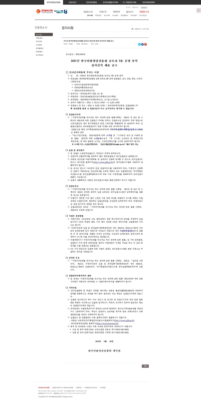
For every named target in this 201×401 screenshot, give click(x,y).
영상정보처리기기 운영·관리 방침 (62, 387)
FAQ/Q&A (134, 15)
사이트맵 (103, 387)
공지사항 (90, 15)
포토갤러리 (124, 15)
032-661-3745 (71, 391)
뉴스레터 (115, 15)
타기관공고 (143, 15)
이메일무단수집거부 (90, 387)
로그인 (128, 7)
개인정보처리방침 (43, 387)
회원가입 (135, 7)
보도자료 (107, 15)
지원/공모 (98, 15)
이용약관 (79, 387)
